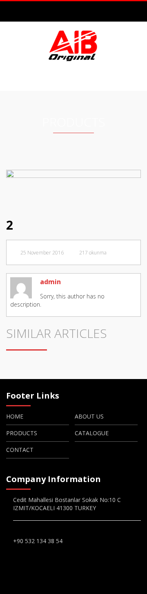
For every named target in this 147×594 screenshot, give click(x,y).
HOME (14, 416)
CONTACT (19, 450)
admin (50, 281)
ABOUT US (89, 416)
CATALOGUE (92, 433)
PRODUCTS (21, 433)
